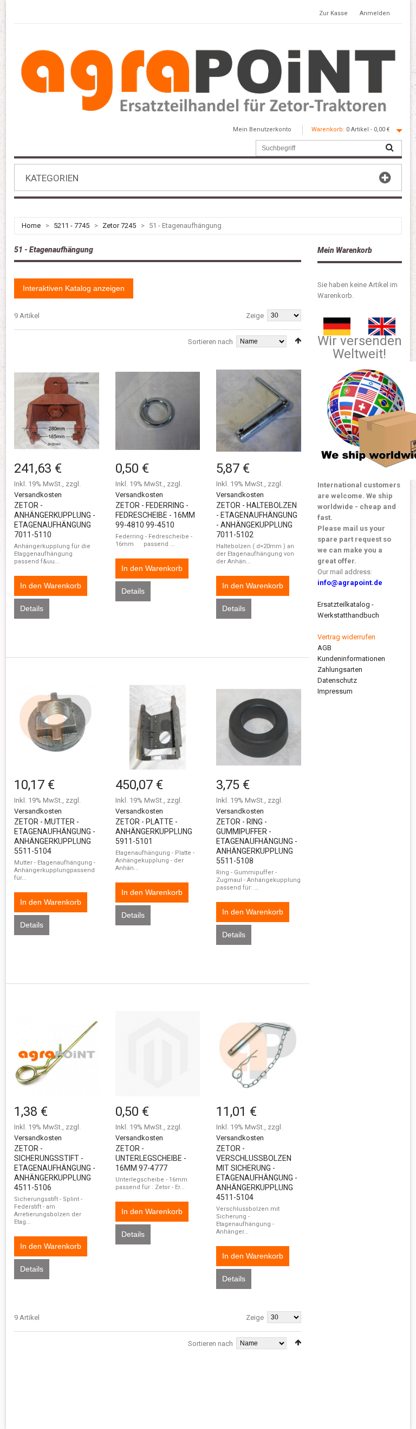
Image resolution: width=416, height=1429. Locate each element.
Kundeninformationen (351, 659)
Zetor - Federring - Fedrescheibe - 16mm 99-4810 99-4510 (155, 515)
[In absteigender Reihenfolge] (298, 340)
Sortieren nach (210, 342)
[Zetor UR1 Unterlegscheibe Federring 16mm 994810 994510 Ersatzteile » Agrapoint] (157, 410)
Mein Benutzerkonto (262, 129)
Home (31, 225)
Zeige (255, 316)
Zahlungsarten (339, 669)
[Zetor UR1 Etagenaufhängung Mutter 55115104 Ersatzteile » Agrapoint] (56, 727)
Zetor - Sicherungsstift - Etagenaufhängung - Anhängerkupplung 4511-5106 (54, 1168)
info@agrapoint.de (349, 583)
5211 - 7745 (71, 225)
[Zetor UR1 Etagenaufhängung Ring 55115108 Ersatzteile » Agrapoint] (258, 727)
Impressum (335, 691)
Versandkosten (38, 495)
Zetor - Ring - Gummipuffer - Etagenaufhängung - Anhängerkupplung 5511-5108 (256, 841)
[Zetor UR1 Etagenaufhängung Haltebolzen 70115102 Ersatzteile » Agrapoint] (258, 410)
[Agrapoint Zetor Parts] (381, 323)
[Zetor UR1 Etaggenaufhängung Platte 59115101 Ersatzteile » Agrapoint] (157, 727)
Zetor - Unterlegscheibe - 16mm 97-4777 (150, 1158)
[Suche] (389, 148)
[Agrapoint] (208, 80)
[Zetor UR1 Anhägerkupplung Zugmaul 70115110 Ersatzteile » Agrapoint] (56, 410)
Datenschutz (337, 680)
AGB (324, 648)
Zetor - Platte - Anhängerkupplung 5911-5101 (153, 831)
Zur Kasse (333, 13)
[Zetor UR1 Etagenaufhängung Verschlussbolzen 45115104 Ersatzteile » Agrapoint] (258, 1053)
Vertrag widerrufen (346, 637)
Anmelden (375, 13)
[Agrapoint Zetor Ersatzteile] (336, 323)
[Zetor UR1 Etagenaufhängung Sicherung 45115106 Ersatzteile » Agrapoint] (56, 1053)
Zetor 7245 (119, 225)
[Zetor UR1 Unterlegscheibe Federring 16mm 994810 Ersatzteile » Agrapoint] (157, 1053)
